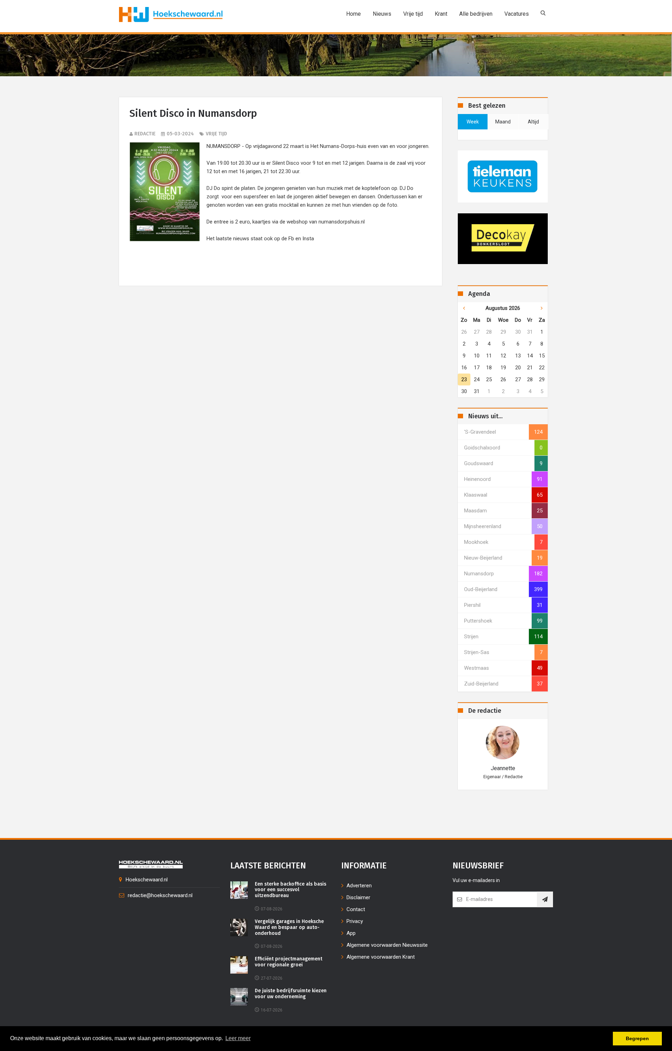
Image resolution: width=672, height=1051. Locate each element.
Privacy (354, 921)
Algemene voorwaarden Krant (380, 957)
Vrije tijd (413, 13)
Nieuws (382, 13)
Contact (355, 909)
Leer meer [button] (238, 1038)
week (473, 122)
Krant (441, 13)
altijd (533, 122)
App (351, 933)
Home (353, 13)
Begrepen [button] (637, 1038)
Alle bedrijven (475, 13)
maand (503, 122)
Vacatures (516, 13)
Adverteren (359, 885)
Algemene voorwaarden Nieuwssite (387, 945)
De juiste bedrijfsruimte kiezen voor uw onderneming (291, 994)
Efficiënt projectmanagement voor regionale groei (288, 962)
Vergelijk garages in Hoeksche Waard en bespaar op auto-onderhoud (289, 927)
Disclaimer (358, 897)
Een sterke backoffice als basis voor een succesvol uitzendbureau (290, 890)
